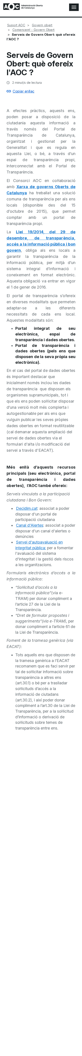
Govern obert (42, 25)
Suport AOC (16, 25)
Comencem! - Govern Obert (33, 30)
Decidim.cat (26, 508)
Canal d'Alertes (29, 525)
